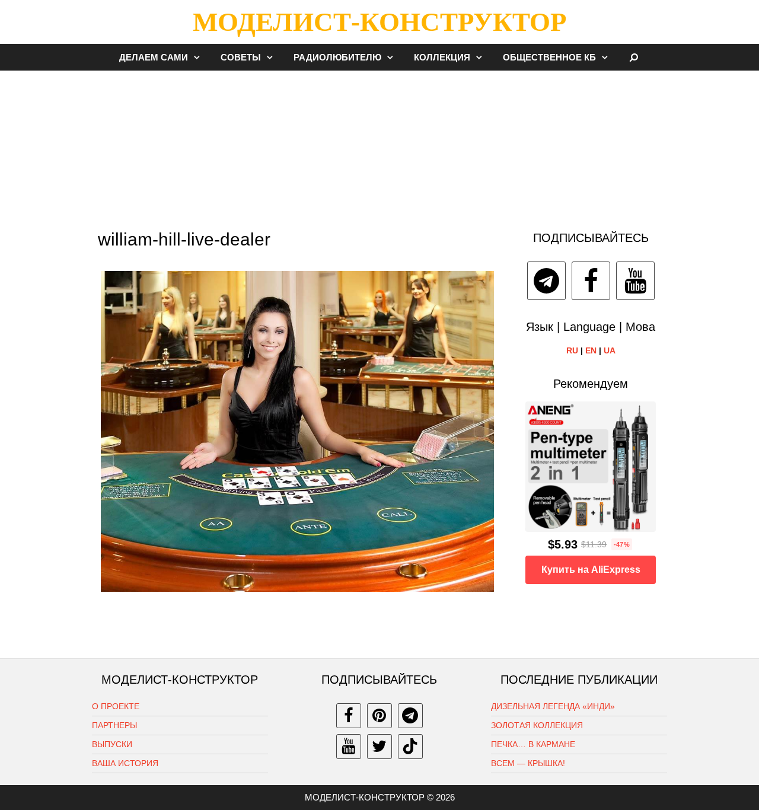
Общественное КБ (549, 57)
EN (591, 350)
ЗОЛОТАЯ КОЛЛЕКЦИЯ (537, 725)
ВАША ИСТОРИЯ (125, 763)
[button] (200, 57)
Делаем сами (153, 57)
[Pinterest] (379, 715)
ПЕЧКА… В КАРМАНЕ (533, 744)
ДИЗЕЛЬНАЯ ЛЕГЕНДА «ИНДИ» (553, 706)
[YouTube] (635, 281)
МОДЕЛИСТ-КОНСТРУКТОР (379, 22)
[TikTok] (410, 746)
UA (610, 350)
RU (572, 350)
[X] (379, 746)
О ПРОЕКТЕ (115, 706)
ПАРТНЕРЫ (114, 725)
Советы (241, 57)
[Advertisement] (379, 145)
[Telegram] (546, 281)
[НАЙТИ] (634, 57)
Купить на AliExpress (590, 570)
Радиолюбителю (337, 57)
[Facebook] (591, 281)
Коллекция (442, 57)
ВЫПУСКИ (112, 744)
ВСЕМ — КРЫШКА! (528, 763)
